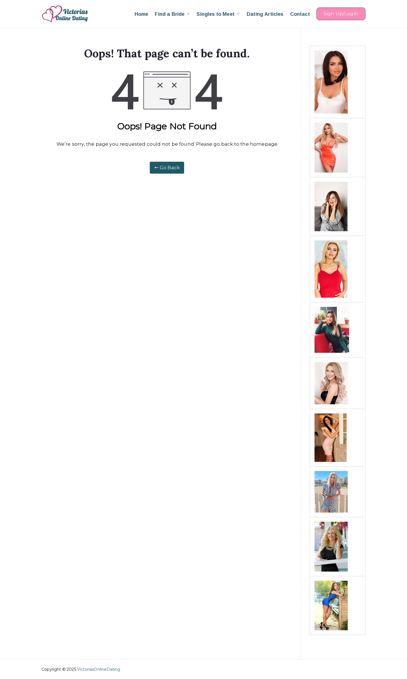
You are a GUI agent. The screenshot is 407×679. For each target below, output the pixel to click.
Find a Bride (169, 14)
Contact (300, 14)
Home (141, 14)
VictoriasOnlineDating (98, 669)
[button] (187, 14)
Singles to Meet (216, 14)
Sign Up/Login (341, 13)
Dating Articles (265, 14)
